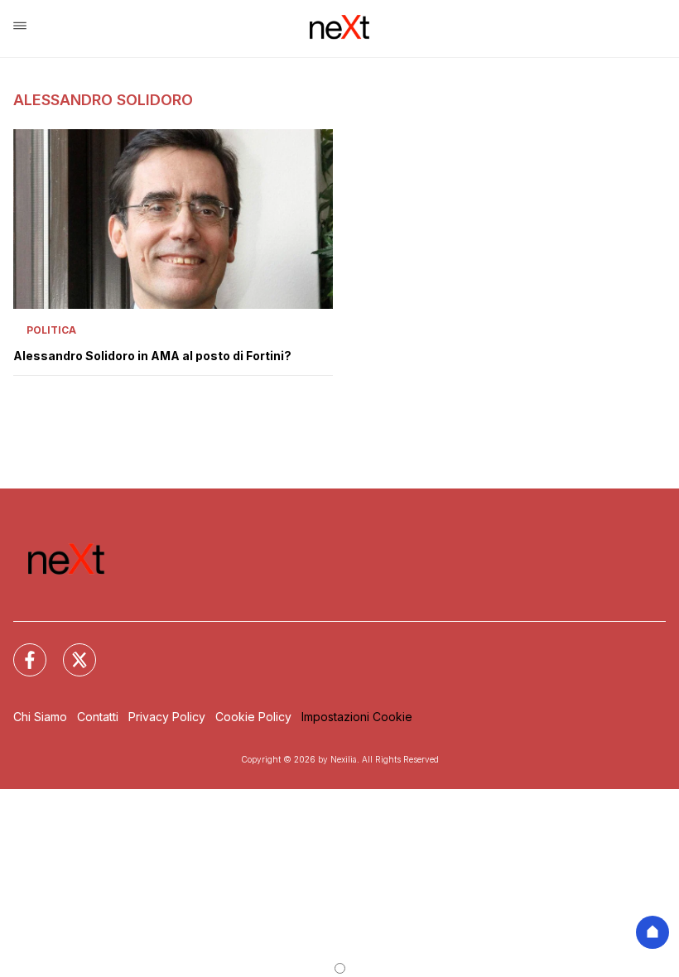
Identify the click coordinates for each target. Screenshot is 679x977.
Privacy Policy (166, 717)
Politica (51, 330)
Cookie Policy (253, 717)
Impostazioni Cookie (356, 717)
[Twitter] (69, 650)
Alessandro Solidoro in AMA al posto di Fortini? (152, 356)
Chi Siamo (40, 717)
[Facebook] (19, 650)
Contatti (97, 717)
